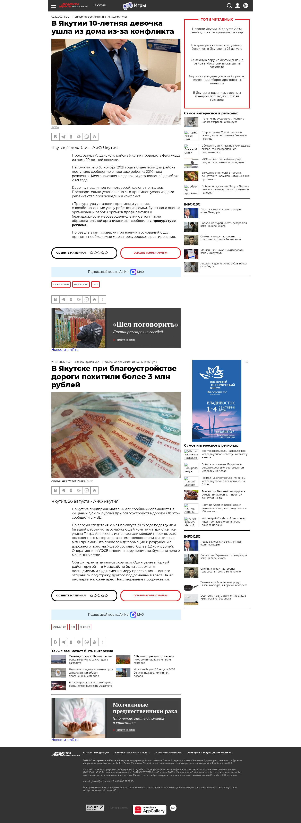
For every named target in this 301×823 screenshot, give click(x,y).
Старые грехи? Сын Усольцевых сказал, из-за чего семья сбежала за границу (225, 135)
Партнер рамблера (118, 807)
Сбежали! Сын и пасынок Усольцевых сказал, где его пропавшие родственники (226, 149)
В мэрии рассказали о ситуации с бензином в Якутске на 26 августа (217, 47)
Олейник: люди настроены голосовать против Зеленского (220, 238)
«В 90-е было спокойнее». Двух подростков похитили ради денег (223, 161)
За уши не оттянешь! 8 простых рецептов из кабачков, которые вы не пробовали (225, 176)
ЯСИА (55, 127)
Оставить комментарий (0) (150, 253)
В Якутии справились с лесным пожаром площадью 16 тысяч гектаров (217, 96)
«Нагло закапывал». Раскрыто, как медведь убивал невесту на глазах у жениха (225, 454)
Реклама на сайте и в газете (132, 752)
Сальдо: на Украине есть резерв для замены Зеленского (223, 224)
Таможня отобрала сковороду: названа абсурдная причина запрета (223, 584)
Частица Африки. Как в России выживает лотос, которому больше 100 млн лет (224, 508)
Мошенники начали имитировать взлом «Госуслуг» (221, 251)
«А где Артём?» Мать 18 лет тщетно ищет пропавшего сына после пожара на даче (224, 521)
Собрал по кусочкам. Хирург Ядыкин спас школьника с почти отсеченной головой (225, 189)
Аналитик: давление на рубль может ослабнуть (223, 265)
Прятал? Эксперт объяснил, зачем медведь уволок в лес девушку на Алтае (223, 481)
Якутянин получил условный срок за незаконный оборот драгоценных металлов (216, 80)
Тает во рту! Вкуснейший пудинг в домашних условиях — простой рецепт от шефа (223, 494)
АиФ (90, 480)
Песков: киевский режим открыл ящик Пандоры (221, 211)
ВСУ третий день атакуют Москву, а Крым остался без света (223, 597)
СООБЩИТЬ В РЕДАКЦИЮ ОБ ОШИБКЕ (209, 752)
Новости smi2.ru (65, 350)
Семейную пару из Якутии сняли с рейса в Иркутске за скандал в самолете (217, 63)
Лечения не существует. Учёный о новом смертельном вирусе (223, 120)
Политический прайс (168, 752)
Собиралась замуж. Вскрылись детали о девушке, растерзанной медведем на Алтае (223, 467)
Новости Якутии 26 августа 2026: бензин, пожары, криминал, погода (216, 30)
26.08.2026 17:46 (61, 362)
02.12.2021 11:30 (60, 16)
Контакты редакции (96, 752)
